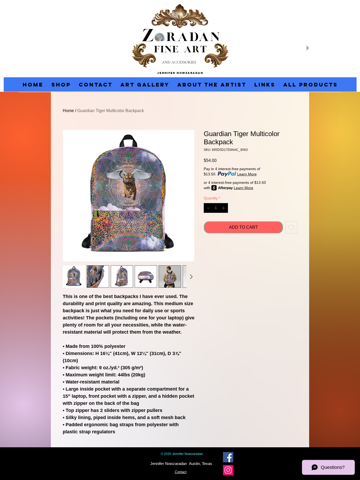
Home (68, 110)
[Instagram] (228, 470)
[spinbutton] (216, 208)
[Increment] (224, 208)
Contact (181, 472)
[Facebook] (228, 457)
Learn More (247, 174)
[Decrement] (208, 208)
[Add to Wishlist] (291, 227)
